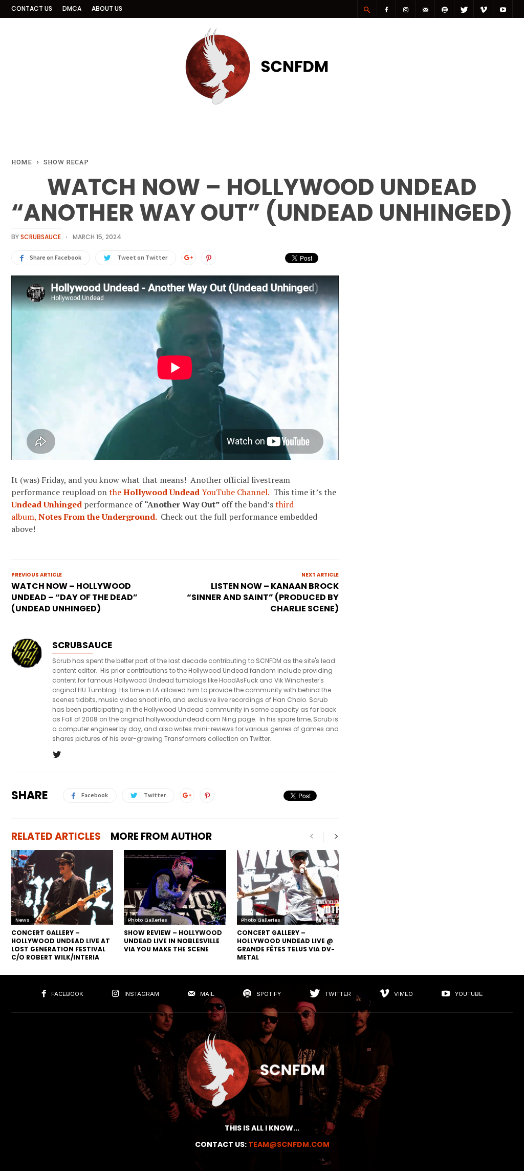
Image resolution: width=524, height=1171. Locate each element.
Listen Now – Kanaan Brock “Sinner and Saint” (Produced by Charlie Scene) (263, 597)
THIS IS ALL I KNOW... (262, 1128)
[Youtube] (503, 9)
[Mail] (425, 9)
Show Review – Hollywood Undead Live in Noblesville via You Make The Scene (173, 940)
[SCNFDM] (262, 102)
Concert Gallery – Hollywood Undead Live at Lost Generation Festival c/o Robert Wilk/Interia (60, 945)
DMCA (71, 8)
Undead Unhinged (46, 504)
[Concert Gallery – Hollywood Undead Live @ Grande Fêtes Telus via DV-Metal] (288, 887)
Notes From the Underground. (97, 516)
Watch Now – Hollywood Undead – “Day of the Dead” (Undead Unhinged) (74, 597)
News (22, 920)
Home (21, 162)
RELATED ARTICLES (56, 836)
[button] (367, 9)
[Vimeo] (483, 9)
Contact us (31, 8)
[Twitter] (464, 9)
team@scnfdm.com (289, 1144)
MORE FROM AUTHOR (161, 836)
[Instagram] (406, 9)
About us (107, 8)
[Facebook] (386, 9)
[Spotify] (444, 9)
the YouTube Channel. (189, 492)
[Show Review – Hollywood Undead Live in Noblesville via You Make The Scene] (175, 887)
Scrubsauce (40, 236)
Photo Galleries (147, 920)
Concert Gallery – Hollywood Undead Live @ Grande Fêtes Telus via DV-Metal (286, 945)
